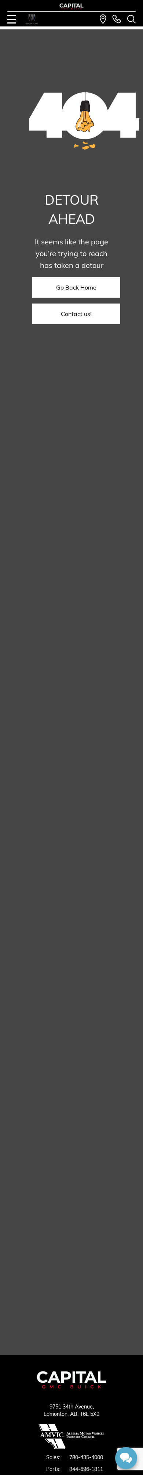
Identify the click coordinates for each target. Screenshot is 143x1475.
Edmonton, (57, 1414)
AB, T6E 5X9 (84, 1414)
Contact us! (76, 313)
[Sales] (116, 19)
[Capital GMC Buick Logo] (71, 6)
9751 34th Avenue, (72, 1406)
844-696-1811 (86, 1469)
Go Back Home (76, 287)
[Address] (103, 19)
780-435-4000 (86, 1457)
